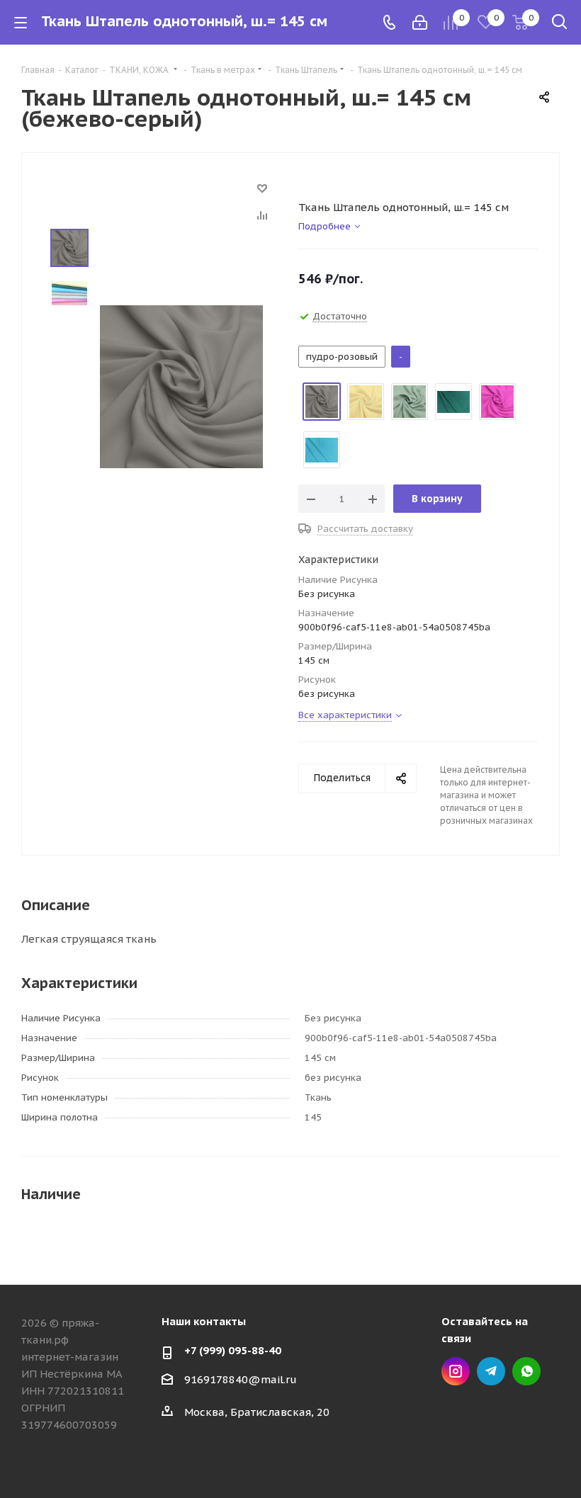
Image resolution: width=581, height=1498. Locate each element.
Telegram (491, 1371)
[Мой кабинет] (419, 22)
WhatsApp (526, 1371)
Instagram (455, 1371)
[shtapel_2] (181, 385)
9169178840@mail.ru (240, 1379)
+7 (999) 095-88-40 (232, 1350)
